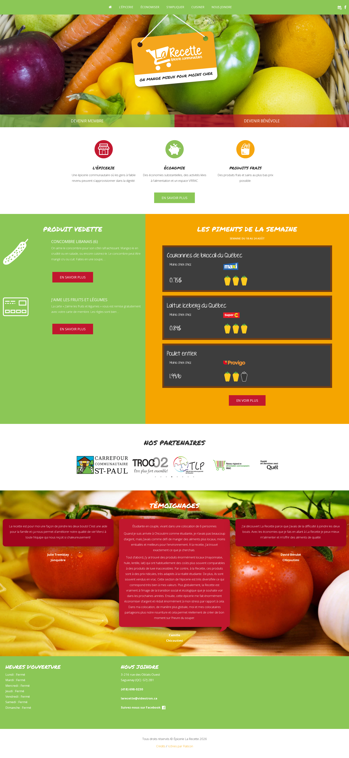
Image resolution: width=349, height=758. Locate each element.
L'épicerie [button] (126, 7)
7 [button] (188, 477)
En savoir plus (174, 198)
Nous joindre (222, 7)
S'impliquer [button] (175, 7)
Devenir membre (87, 120)
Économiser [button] (150, 7)
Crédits (160, 746)
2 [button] (161, 477)
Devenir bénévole (262, 120)
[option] (87, 465)
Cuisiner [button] (197, 7)
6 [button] (182, 477)
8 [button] (193, 477)
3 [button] (166, 477)
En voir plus (247, 400)
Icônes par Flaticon (180, 746)
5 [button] (177, 477)
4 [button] (172, 477)
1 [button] (155, 477)
